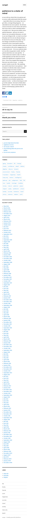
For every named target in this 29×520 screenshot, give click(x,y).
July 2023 (6, 226)
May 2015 (6, 335)
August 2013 (7, 374)
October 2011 (7, 415)
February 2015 (7, 341)
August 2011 (7, 419)
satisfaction (16, 188)
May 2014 (6, 357)
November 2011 (8, 414)
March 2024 (7, 219)
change (19, 163)
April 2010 (6, 447)
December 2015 (8, 322)
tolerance (16, 191)
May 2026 (6, 206)
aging (4, 163)
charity (4, 166)
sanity (9, 188)
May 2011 (6, 425)
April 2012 (6, 404)
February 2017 (7, 296)
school (22, 188)
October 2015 (7, 326)
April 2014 (6, 359)
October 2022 (7, 232)
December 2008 (8, 462)
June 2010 (6, 444)
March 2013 (7, 384)
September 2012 (8, 395)
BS (14, 163)
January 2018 (7, 275)
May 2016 (6, 313)
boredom (9, 163)
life (24, 180)
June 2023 (6, 228)
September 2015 (8, 327)
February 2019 (7, 253)
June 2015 (6, 333)
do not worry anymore (10, 152)
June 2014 (6, 356)
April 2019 (6, 249)
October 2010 (7, 438)
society (4, 191)
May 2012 (6, 402)
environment (6, 172)
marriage (14, 183)
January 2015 (7, 342)
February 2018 (7, 273)
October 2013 (7, 371)
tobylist (6, 477)
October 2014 (7, 348)
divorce (11, 169)
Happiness (15, 100)
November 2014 (8, 346)
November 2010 (8, 436)
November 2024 (8, 213)
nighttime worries (9, 144)
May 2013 (6, 380)
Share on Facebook (3, 93)
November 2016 (8, 301)
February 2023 (7, 230)
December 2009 (8, 453)
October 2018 (7, 260)
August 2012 (7, 397)
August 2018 (7, 264)
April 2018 (6, 269)
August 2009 (7, 455)
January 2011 (7, 432)
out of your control (9, 146)
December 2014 (8, 344)
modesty (20, 183)
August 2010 (7, 442)
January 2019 (7, 254)
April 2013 (6, 382)
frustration (5, 174)
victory (4, 194)
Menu (24, 4)
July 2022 (6, 236)
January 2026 (7, 210)
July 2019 (6, 243)
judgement (15, 180)
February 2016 (7, 318)
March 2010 (7, 449)
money (5, 186)
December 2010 (8, 434)
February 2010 (7, 451)
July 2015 (6, 331)
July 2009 (6, 457)
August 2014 (7, 352)
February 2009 (7, 459)
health (19, 174)
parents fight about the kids (11, 143)
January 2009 (7, 460)
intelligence (18, 177)
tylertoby (6, 475)
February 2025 (7, 211)
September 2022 (8, 234)
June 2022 (6, 238)
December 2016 (8, 299)
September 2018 (8, 262)
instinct (11, 177)
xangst (5, 5)
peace (21, 186)
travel (21, 191)
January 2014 (7, 365)
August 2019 (7, 241)
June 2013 (6, 378)
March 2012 (7, 406)
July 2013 (6, 376)
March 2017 (7, 294)
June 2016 (6, 311)
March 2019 (7, 251)
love (4, 183)
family (13, 172)
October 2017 (7, 281)
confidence (11, 166)
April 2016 (6, 314)
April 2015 (6, 337)
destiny (22, 166)
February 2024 (7, 221)
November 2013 (8, 369)
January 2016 (7, 320)
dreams (16, 169)
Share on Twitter (7, 93)
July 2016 (6, 309)
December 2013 (8, 367)
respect (5, 188)
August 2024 (7, 215)
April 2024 (6, 217)
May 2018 (6, 268)
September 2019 (8, 240)
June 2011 (6, 423)
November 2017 (8, 279)
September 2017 (8, 283)
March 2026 (7, 208)
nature (10, 186)
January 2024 (7, 223)
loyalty (8, 183)
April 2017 (6, 292)
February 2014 (7, 363)
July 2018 (6, 266)
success (10, 191)
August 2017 (7, 284)
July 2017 (6, 286)
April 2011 (6, 427)
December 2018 (8, 256)
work (21, 194)
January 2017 (7, 298)
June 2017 (6, 288)
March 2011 (7, 429)
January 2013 (7, 387)
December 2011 (7, 412)
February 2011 (7, 430)
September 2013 (8, 372)
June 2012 (6, 400)
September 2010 (8, 440)
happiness (12, 174)
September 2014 (8, 350)
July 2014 (6, 354)
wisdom (16, 194)
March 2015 (7, 339)
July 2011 (6, 421)
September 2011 (8, 417)
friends (18, 172)
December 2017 (8, 277)
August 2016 (7, 307)
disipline (5, 169)
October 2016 (7, 303)
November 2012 (8, 391)
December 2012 (8, 389)
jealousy (5, 180)
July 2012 (6, 399)
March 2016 (7, 316)
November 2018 (8, 258)
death (17, 166)
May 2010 (6, 445)
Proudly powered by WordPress (14, 517)
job (9, 180)
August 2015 (7, 329)
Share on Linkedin (10, 93)
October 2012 (7, 393)
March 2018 (7, 271)
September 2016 (8, 305)
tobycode (6, 473)
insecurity (5, 177)
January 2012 (7, 410)
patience (20, 100)
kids (21, 180)
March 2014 (7, 361)
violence (10, 194)
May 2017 (6, 290)
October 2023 (7, 225)
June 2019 (6, 245)
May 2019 (6, 247)
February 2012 (7, 408)
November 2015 (8, 324)
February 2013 (7, 386)
